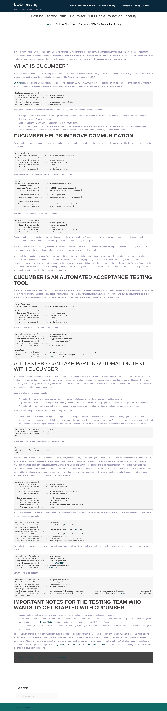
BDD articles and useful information (81, 6)
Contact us (147, 6)
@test (17, 181)
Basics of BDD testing (107, 6)
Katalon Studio (46, 622)
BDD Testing (25, 4)
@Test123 (49, 355)
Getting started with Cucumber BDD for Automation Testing (42, 657)
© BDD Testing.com (22, 707)
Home (49, 24)
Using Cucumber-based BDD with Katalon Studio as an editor (79, 644)
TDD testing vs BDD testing (129, 6)
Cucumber (18, 83)
